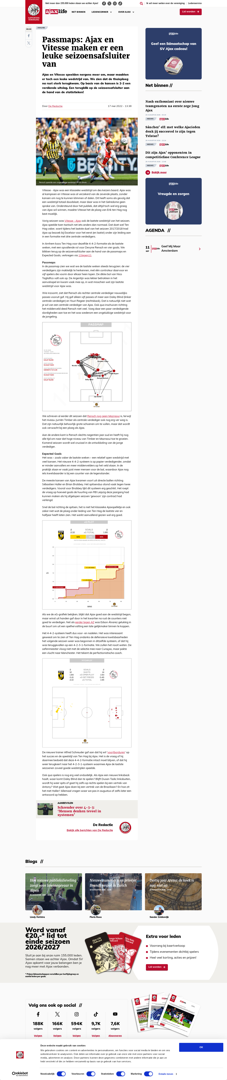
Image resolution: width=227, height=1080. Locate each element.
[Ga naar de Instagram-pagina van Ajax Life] (115, 3)
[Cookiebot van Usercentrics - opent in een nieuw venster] (20, 1074)
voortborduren (116, 752)
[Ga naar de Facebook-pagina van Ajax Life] (104, 3)
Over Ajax (124, 12)
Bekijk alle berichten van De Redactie (90, 830)
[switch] (90, 1073)
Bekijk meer (159, 172)
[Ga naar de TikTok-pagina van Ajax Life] (120, 3)
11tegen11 (84, 255)
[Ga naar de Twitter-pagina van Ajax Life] (109, 3)
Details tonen (166, 1074)
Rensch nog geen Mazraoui (103, 416)
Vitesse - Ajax (73, 221)
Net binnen (78, 12)
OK (201, 1047)
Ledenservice (195, 3)
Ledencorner (100, 12)
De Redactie (55, 106)
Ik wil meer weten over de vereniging (165, 3)
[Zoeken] (141, 3)
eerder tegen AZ (84, 622)
